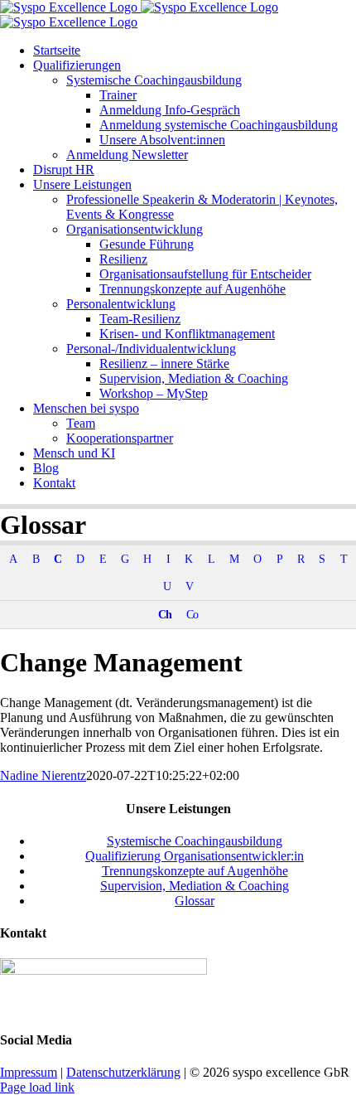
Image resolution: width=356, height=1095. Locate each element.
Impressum (28, 1072)
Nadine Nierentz (43, 775)
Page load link (37, 1087)
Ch (164, 614)
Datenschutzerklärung (123, 1072)
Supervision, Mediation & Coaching (194, 886)
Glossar (194, 901)
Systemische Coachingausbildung (194, 841)
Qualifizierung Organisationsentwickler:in (194, 856)
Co (192, 614)
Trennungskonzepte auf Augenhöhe (195, 871)
